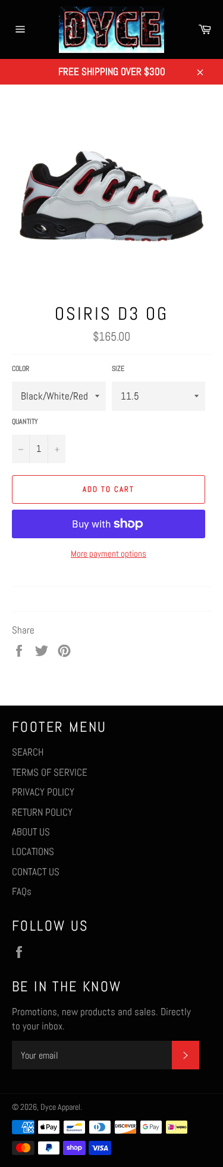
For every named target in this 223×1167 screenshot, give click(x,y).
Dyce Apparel (60, 1107)
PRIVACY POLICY (43, 791)
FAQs (22, 891)
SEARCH (27, 752)
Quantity (25, 421)
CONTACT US (35, 871)
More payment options (108, 553)
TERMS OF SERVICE (49, 772)
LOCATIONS (33, 851)
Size (118, 368)
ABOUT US (31, 831)
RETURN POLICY (42, 812)
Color (20, 368)
